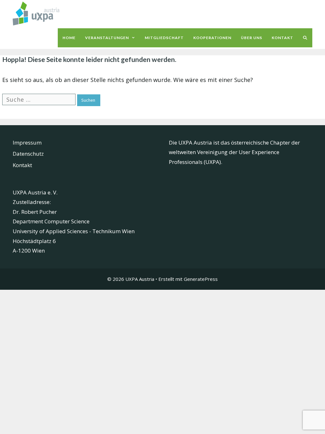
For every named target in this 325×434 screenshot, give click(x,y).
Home (69, 37)
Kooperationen (212, 37)
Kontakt (282, 37)
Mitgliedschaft (164, 37)
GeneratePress (201, 279)
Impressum (27, 142)
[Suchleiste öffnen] (305, 37)
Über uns (251, 37)
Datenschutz (28, 153)
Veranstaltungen (107, 37)
